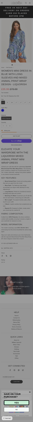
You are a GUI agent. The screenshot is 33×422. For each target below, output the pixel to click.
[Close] (30, 392)
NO (16, 409)
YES (16, 402)
